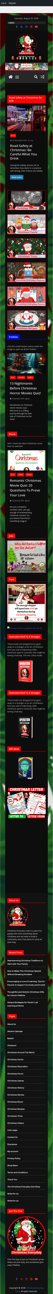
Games (30, 377)
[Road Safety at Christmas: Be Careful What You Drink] (26, 118)
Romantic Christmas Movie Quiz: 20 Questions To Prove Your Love (25, 487)
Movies (29, 475)
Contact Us (12, 1137)
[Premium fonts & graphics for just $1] (24, 628)
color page (12, 1130)
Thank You (12, 1179)
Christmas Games (15, 1081)
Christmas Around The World (20, 1052)
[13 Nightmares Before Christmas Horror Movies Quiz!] (26, 363)
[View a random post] (42, 77)
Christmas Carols (15, 1059)
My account (12, 1151)
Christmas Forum (15, 1073)
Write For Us (13, 1194)
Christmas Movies (15, 1095)
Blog (13, 135)
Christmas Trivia (15, 1116)
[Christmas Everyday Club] (10, 77)
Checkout (11, 1045)
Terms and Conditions (17, 1172)
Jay (31, 140)
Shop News (12, 1165)
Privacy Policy (13, 1158)
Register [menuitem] (12, 3)
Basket (10, 1038)
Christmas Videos (15, 1123)
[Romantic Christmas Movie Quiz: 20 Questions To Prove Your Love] (26, 460)
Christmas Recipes (16, 1109)
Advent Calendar (15, 1031)
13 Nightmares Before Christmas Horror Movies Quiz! (25, 388)
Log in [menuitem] (4, 3)
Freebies (21, 377)
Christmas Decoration (17, 1066)
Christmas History (15, 1088)
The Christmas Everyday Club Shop (23, 1186)
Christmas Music (15, 1102)
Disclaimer (12, 1144)
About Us (11, 1024)
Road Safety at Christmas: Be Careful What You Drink (23, 152)
